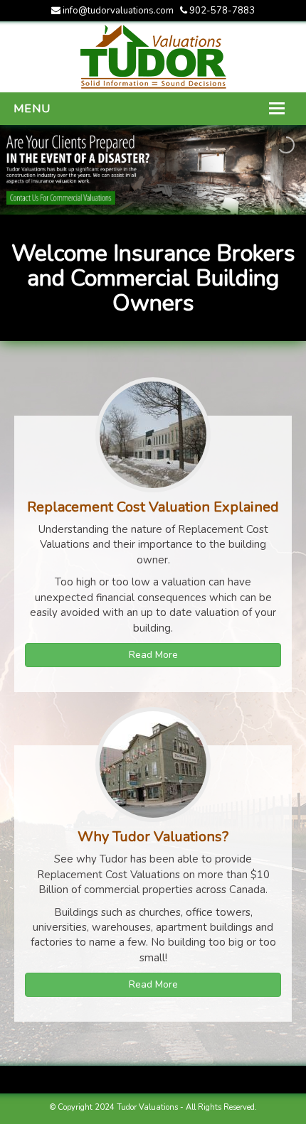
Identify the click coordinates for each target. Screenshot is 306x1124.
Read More (153, 654)
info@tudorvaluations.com (118, 10)
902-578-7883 (221, 10)
